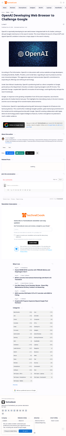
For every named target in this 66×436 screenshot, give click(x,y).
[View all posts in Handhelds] (43, 341)
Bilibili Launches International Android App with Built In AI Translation (33, 278)
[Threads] (23, 410)
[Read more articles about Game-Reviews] (25, 283)
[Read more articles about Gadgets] (23, 291)
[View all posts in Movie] (23, 355)
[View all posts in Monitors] (43, 351)
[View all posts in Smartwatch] (43, 366)
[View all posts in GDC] (23, 341)
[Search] (61, 2)
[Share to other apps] (37, 153)
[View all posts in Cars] (43, 312)
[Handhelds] (58, 7)
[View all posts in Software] (23, 370)
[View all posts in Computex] (43, 319)
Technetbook (8, 142)
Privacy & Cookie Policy (11, 431)
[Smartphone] (22, 7)
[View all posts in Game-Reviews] (43, 333)
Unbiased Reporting (40, 422)
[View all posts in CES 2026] (43, 315)
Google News (51, 125)
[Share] (63, 24)
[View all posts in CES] (23, 315)
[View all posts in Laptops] (43, 344)
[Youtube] (11, 410)
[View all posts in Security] (43, 362)
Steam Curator (55, 420)
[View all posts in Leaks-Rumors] (23, 348)
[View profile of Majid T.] (10, 138)
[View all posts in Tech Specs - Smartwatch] (43, 377)
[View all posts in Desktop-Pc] (43, 326)
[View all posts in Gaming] (23, 337)
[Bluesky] (20, 410)
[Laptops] (49, 7)
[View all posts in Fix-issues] (23, 330)
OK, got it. (25, 431)
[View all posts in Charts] (23, 319)
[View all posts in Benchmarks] (23, 312)
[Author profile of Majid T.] (4, 24)
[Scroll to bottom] (62, 428)
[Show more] (15, 385)
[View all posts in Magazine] (43, 348)
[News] (5, 7)
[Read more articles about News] (23, 275)
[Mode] (63, 2)
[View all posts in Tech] (43, 370)
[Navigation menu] (2, 2)
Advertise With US (39, 420)
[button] (9, 153)
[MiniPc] (40, 7)
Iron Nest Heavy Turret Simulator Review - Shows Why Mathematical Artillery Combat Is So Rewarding (31, 286)
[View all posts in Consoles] (23, 323)
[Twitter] (8, 410)
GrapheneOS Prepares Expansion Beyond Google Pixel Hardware (31, 302)
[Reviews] (12, 7)
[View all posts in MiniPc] (23, 351)
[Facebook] (3, 410)
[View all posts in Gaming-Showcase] (43, 337)
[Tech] (9, 147)
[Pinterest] (17, 410)
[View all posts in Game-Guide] (23, 333)
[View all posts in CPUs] (43, 323)
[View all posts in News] (23, 359)
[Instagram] (6, 410)
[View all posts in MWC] (43, 355)
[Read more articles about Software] (27, 275)
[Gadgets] (33, 7)
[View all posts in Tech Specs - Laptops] (43, 373)
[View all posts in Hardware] (23, 344)
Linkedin (5, 420)
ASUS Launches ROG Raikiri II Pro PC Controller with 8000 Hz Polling (33, 294)
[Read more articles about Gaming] (31, 283)
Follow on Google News (16, 125)
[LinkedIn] (26, 410)
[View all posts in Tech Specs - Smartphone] (23, 377)
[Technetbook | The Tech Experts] (10, 2)
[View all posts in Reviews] (23, 362)
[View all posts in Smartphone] (23, 366)
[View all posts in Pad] (43, 359)
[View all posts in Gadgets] (43, 330)
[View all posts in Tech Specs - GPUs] (23, 373)
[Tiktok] (14, 410)
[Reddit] (3, 413)
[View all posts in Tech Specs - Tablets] (23, 380)
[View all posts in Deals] (23, 326)
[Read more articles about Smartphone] (24, 267)
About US (21, 420)
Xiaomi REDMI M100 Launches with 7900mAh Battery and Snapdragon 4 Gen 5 (32, 271)
